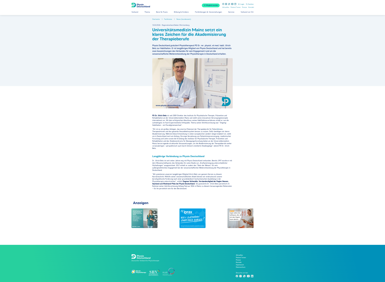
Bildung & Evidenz (181, 12)
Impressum (240, 265)
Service (231, 12)
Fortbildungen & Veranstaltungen (208, 12)
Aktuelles (225, 7)
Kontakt (251, 7)
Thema (147, 12)
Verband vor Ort (247, 12)
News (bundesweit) (183, 19)
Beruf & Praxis (162, 12)
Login (242, 4)
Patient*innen (236, 7)
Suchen (251, 4)
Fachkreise (168, 19)
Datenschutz (240, 267)
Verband (134, 12)
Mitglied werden (211, 5)
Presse (244, 7)
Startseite (156, 19)
